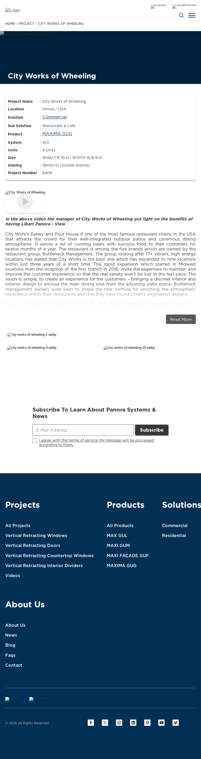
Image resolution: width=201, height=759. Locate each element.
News (11, 635)
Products (125, 506)
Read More (181, 319)
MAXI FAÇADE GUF (128, 555)
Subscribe (152, 430)
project (26, 24)
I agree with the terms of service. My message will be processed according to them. (96, 442)
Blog (10, 645)
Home (10, 24)
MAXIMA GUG (122, 565)
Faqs (10, 655)
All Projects (17, 525)
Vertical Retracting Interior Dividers (44, 565)
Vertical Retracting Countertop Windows (49, 555)
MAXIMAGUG (57, 134)
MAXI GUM (118, 545)
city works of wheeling (61, 24)
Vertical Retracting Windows (36, 535)
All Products (120, 525)
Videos (12, 575)
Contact (13, 665)
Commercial (54, 117)
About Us (25, 605)
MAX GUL (117, 535)
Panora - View (50, 224)
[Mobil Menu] (192, 15)
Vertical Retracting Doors (32, 545)
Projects (22, 506)
